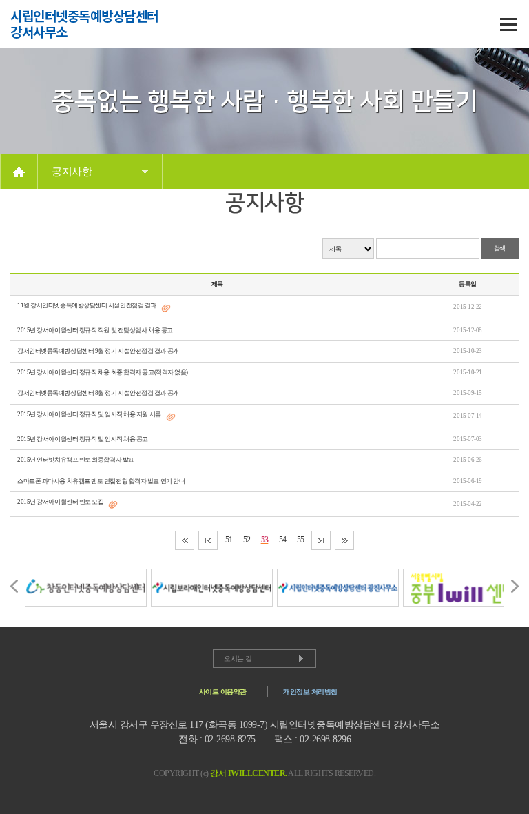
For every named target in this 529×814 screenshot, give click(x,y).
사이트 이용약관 (223, 691)
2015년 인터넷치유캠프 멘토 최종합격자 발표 (75, 459)
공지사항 (72, 171)
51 (229, 540)
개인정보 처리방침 (310, 691)
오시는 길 (238, 658)
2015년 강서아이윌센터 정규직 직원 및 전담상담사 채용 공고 (95, 330)
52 (247, 540)
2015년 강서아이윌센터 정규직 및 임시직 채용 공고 (82, 439)
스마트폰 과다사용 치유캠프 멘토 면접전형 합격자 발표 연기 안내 (101, 481)
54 (283, 540)
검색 (500, 248)
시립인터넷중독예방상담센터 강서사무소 (84, 24)
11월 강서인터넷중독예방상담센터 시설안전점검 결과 (86, 305)
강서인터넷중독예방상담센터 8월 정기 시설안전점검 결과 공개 (98, 392)
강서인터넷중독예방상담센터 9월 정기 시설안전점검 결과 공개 (98, 350)
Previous (14, 586)
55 (300, 540)
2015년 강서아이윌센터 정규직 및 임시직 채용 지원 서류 (89, 414)
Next (515, 586)
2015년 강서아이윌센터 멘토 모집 (60, 501)
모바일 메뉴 (508, 24)
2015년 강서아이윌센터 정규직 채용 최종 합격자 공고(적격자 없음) (102, 372)
